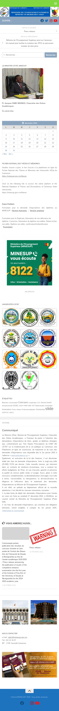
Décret (43, 403)
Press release (35, 548)
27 (37, 147)
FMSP (26, 405)
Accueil (5, 423)
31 (14, 150)
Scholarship (40, 409)
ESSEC (16, 406)
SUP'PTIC (5, 412)
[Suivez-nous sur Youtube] (55, 20)
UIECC (11, 412)
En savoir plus (8, 111)
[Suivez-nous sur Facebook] (42, 20)
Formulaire (7, 227)
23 (6, 147)
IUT (33, 406)
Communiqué (13, 402)
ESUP (21, 405)
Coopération (33, 402)
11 (22, 139)
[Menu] (55, 3)
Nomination (49, 405)
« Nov (4, 154)
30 (6, 150)
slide (49, 408)
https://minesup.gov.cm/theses (14, 176)
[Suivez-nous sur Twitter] (46, 20)
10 (14, 139)
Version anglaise (37, 211)
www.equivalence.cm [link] (19, 455)
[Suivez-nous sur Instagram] (51, 20)
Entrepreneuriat (7, 405)
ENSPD (49, 402)
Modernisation (40, 405)
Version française (19, 211)
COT (38, 402)
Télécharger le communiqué (13, 511)
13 (37, 139)
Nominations (7, 409)
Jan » (11, 154)
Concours (23, 402)
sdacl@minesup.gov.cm (17, 637)
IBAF (30, 405)
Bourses (5, 403)
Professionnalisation (28, 409)
